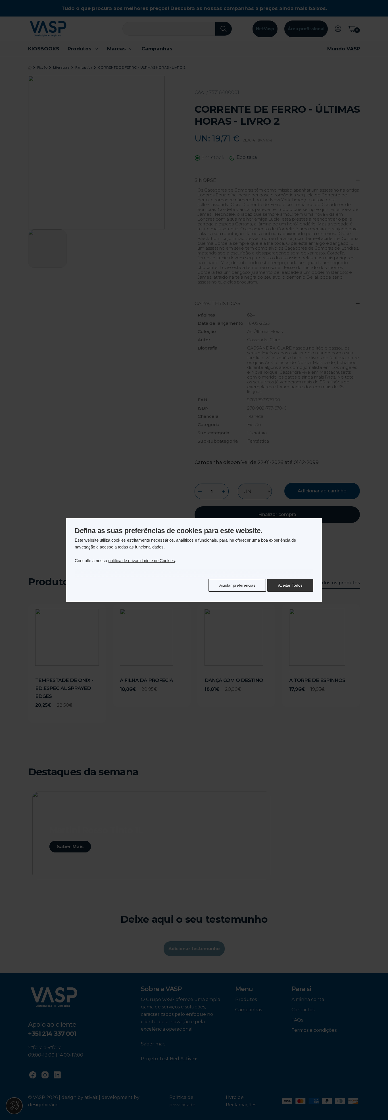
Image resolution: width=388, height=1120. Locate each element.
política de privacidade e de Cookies (141, 560)
